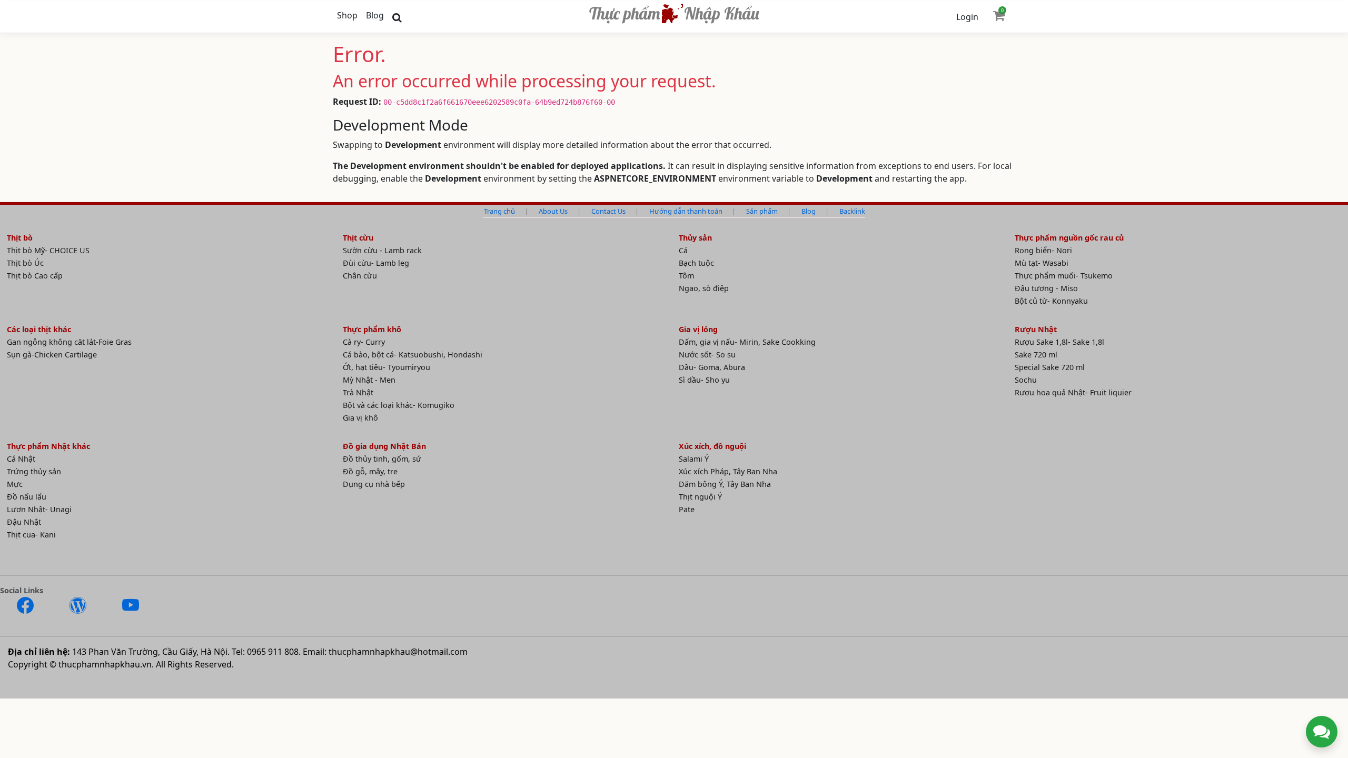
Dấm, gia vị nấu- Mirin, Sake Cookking (747, 342)
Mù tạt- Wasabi (1041, 263)
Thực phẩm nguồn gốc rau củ (1069, 238)
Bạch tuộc (696, 263)
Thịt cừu (358, 238)
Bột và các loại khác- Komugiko (398, 405)
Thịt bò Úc (25, 263)
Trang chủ (499, 211)
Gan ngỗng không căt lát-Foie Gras (69, 342)
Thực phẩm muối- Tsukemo (1064, 276)
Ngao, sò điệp (704, 288)
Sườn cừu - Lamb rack (382, 250)
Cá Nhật (21, 459)
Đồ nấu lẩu (26, 497)
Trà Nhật (358, 392)
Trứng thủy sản (34, 471)
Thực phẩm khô (372, 329)
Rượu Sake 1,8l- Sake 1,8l (1059, 342)
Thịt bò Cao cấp (35, 276)
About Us (553, 211)
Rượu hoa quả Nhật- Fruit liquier (1073, 392)
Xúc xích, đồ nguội (712, 446)
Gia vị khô (360, 418)
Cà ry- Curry (364, 342)
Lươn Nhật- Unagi (39, 509)
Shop (347, 15)
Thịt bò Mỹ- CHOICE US (48, 250)
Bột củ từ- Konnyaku (1051, 301)
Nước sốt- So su (707, 355)
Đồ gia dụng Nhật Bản (384, 446)
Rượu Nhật (1036, 329)
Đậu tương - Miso (1046, 288)
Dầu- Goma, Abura (712, 367)
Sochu (1026, 380)
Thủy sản (695, 238)
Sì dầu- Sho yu (704, 380)
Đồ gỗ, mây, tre (370, 471)
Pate (687, 509)
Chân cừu (360, 276)
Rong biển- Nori (1043, 250)
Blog (375, 15)
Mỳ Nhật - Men (369, 380)
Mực (15, 484)
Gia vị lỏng (698, 329)
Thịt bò (20, 238)
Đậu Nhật (24, 522)
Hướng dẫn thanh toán (685, 211)
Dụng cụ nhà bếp (374, 484)
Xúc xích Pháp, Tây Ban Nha (728, 471)
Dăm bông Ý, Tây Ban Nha (725, 484)
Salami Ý (694, 459)
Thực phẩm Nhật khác (48, 446)
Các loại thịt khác (39, 329)
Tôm (686, 276)
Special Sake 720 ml (1050, 367)
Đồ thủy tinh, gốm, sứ (382, 459)
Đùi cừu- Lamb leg (376, 263)
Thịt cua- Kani (31, 535)
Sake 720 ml (1036, 355)
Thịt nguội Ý (700, 497)
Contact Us (608, 211)
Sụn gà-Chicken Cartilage (52, 355)
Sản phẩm (762, 211)
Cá (683, 250)
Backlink (852, 211)
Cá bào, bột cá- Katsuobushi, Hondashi (412, 355)
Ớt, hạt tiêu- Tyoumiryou (386, 367)
